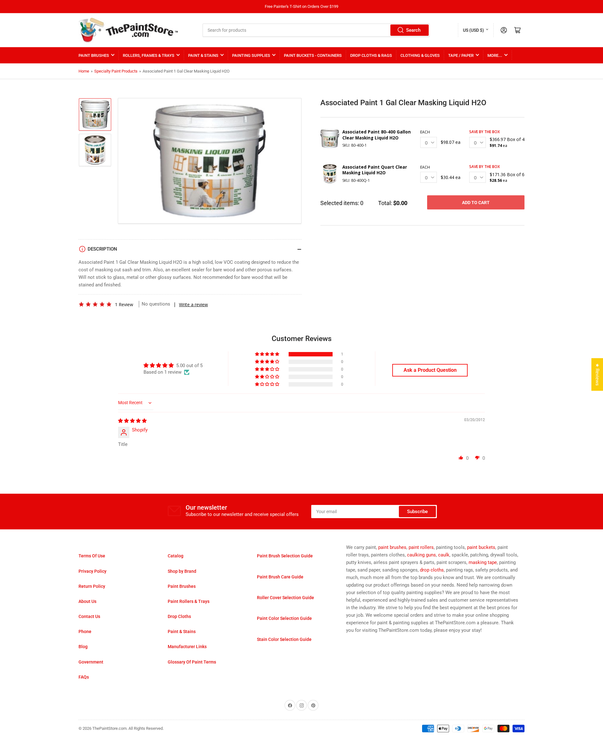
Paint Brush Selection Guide (285, 555)
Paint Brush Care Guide (280, 576)
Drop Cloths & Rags (371, 55)
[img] (132, 421)
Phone (85, 631)
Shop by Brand (182, 571)
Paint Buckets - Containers (313, 55)
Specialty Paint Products (116, 71)
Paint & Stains (203, 55)
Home (84, 71)
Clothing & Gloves (420, 55)
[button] (95, 304)
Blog (83, 646)
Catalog (175, 555)
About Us (87, 601)
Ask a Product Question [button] (430, 370)
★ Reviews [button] (597, 374)
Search (413, 30)
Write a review (193, 304)
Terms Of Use (92, 555)
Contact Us (89, 616)
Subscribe (417, 511)
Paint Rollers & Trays (188, 601)
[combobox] (316, 30)
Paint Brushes (94, 55)
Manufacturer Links (187, 646)
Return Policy (92, 586)
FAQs (84, 677)
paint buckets (481, 547)
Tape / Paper (461, 55)
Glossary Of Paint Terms (192, 661)
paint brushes (392, 547)
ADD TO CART (476, 202)
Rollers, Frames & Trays (148, 55)
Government (91, 661)
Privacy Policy (92, 571)
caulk (443, 555)
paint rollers (421, 547)
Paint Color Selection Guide (284, 618)
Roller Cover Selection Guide (285, 597)
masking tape (483, 562)
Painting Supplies (251, 55)
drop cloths (432, 570)
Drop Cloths (179, 616)
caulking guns (421, 555)
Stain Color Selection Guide (284, 639)
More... (494, 55)
